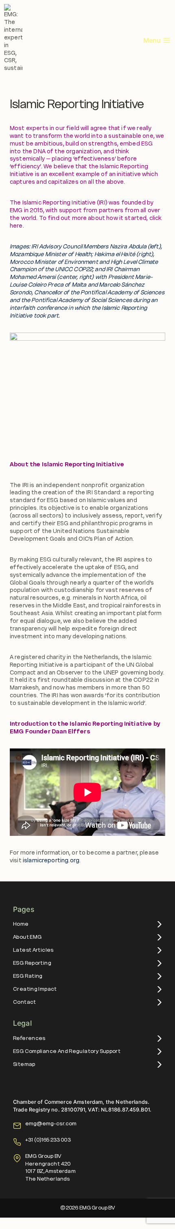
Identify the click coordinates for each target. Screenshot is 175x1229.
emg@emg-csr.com (51, 1123)
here (16, 225)
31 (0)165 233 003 (49, 1139)
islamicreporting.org (51, 860)
